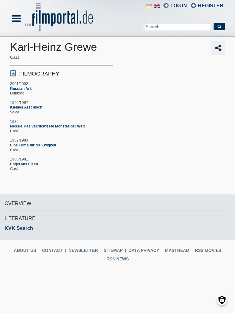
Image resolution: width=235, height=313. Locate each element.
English (157, 5)
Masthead (177, 250)
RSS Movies (208, 250)
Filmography (39, 74)
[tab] (61, 73)
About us (25, 250)
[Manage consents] (222, 300)
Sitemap (113, 250)
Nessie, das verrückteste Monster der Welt (47, 126)
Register (210, 5)
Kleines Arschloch (26, 107)
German (148, 5)
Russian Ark (21, 89)
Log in (178, 5)
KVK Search (19, 228)
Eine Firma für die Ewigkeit (33, 145)
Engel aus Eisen (24, 164)
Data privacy (144, 250)
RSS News (117, 258)
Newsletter (83, 250)
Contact (52, 250)
